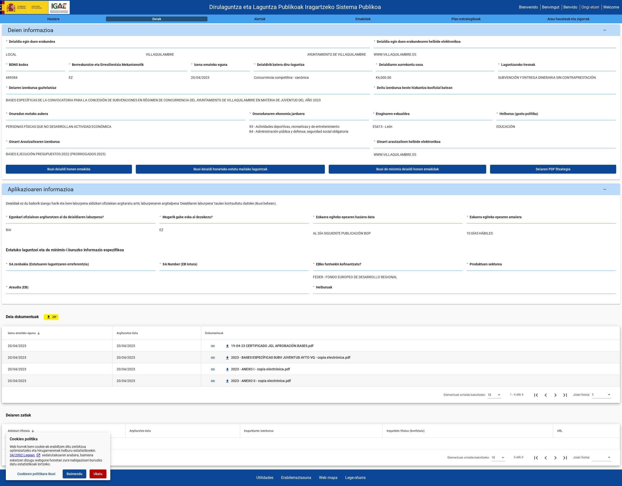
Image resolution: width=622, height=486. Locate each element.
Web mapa (328, 477)
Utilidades (264, 477)
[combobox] (494, 394)
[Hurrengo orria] (555, 394)
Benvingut (550, 7)
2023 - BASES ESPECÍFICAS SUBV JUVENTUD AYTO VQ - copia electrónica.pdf (288, 357)
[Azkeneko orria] (565, 394)
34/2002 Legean (25, 455)
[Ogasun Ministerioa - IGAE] (37, 7)
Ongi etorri (590, 7)
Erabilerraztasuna (296, 477)
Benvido (570, 7)
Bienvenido (528, 7)
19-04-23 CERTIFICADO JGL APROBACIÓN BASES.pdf (269, 346)
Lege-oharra (355, 477)
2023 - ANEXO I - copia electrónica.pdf (258, 369)
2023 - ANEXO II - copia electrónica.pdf (258, 381)
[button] (311, 30)
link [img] (213, 346)
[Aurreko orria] (546, 394)
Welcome (611, 7)
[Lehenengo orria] (536, 394)
